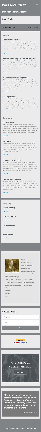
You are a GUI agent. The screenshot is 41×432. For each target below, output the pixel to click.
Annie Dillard (8, 235)
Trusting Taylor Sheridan (12, 179)
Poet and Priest (14, 5)
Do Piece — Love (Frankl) (12, 160)
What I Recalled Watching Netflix (15, 78)
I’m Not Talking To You (20, 363)
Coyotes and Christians (11, 40)
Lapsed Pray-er (8, 122)
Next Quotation (34, 27)
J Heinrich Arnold (9, 217)
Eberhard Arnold (9, 226)
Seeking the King (9, 97)
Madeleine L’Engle (9, 208)
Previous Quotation (8, 27)
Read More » (6, 53)
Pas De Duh (7, 141)
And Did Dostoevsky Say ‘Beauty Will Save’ (19, 59)
